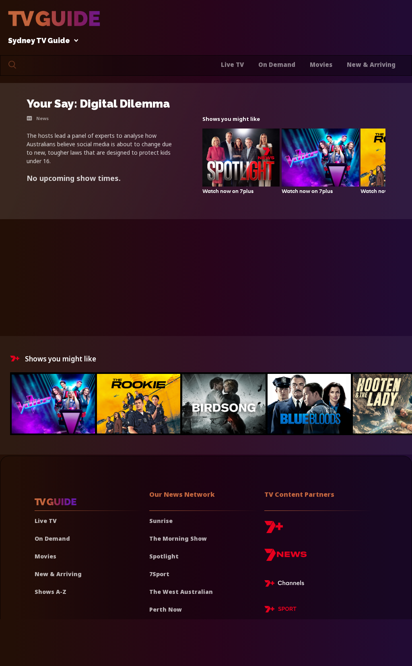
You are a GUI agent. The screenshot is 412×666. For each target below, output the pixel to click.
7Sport (159, 574)
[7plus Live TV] (286, 585)
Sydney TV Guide (39, 41)
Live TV (232, 64)
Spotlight (164, 556)
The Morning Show (178, 538)
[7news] (285, 558)
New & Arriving (371, 64)
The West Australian (181, 591)
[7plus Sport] (280, 610)
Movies (321, 64)
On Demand (276, 64)
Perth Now (165, 609)
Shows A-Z (50, 591)
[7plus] (273, 530)
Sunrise (161, 521)
